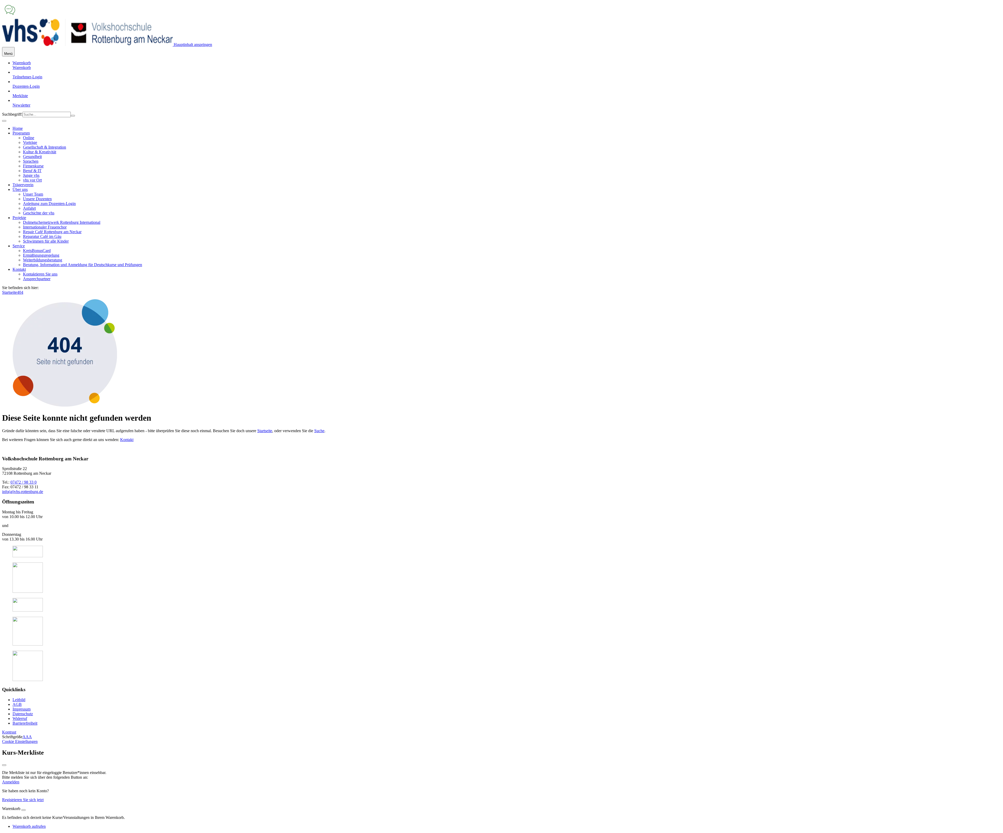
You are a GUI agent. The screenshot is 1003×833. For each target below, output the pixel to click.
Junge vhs (31, 175)
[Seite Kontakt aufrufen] (10, 16)
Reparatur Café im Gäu (42, 236)
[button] (22, 67)
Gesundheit (32, 156)
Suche (319, 431)
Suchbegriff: (12, 114)
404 (20, 292)
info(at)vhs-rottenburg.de (22, 491)
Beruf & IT (32, 170)
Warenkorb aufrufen (29, 826)
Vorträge (30, 142)
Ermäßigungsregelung (41, 255)
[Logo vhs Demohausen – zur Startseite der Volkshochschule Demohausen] (87, 44)
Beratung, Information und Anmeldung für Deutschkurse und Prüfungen (82, 264)
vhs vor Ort (32, 180)
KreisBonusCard (37, 250)
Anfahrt (29, 208)
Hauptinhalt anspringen (192, 44)
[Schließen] (4, 121)
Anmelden (10, 782)
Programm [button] (21, 133)
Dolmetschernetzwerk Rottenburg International (61, 222)
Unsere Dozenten (37, 199)
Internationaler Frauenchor (45, 227)
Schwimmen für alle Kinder (46, 241)
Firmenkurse (33, 166)
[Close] (23, 810)
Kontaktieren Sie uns (40, 274)
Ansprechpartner (36, 279)
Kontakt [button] (19, 269)
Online (28, 138)
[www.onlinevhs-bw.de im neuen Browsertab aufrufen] (28, 556)
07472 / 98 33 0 (23, 482)
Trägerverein (23, 185)
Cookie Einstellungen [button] (20, 741)
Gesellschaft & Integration (44, 147)
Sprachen (30, 161)
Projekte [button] (19, 217)
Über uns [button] (20, 189)
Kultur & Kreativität (39, 152)
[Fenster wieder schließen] (4, 765)
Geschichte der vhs (38, 213)
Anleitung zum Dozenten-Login (49, 203)
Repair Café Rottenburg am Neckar (52, 232)
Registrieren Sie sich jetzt (23, 799)
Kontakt (126, 439)
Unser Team (33, 194)
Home (18, 128)
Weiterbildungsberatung (42, 260)
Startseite (9, 292)
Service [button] (19, 246)
